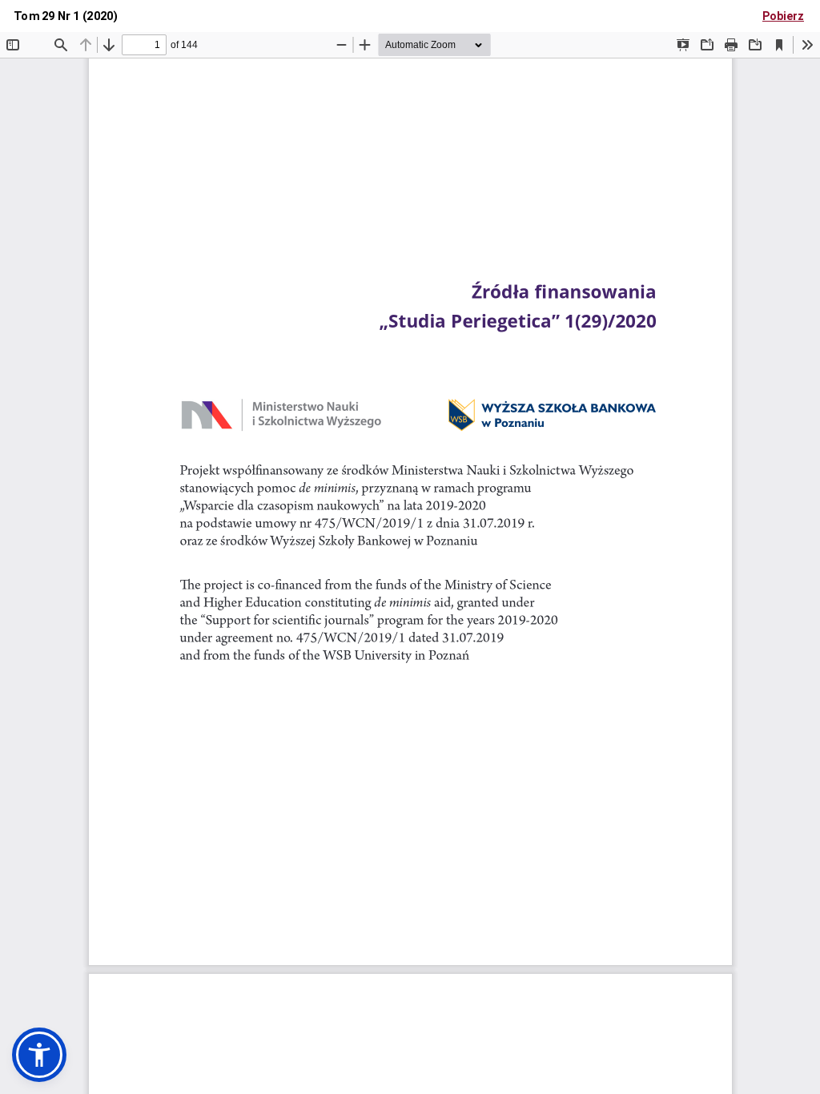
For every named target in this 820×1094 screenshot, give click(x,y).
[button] (39, 1055)
